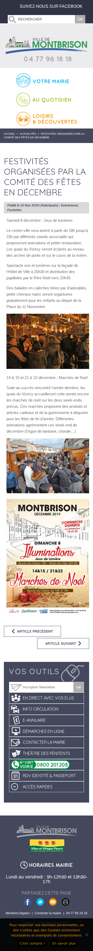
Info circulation (40, 709)
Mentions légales (18, 913)
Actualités (28, 133)
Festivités (14, 210)
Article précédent (35, 631)
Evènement (69, 205)
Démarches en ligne (44, 731)
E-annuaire (34, 720)
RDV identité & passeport (49, 775)
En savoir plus (64, 943)
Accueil (9, 133)
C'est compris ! (32, 943)
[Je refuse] (86, 934)
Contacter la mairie (44, 742)
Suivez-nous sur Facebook (51, 6)
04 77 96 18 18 (76, 913)
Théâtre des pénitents (46, 753)
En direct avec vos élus (48, 697)
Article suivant (60, 643)
